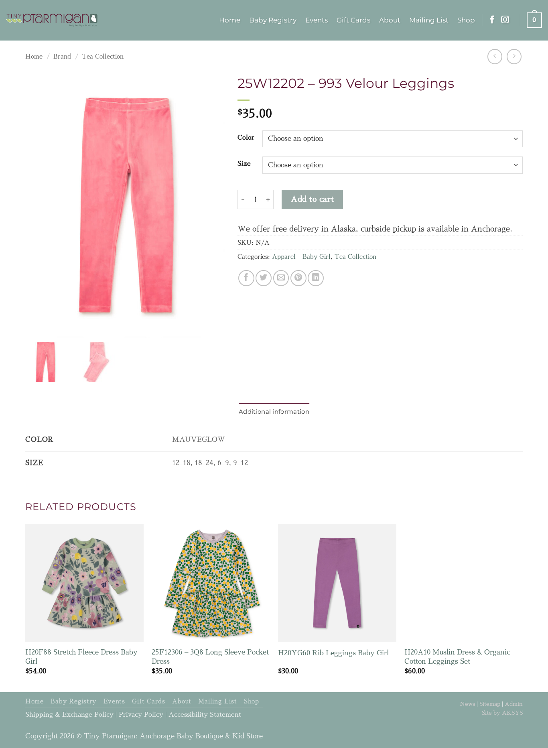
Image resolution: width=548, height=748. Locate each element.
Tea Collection (103, 56)
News (467, 704)
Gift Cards (353, 20)
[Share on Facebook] (246, 278)
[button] (534, 20)
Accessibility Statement (204, 714)
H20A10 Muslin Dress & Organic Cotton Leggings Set (457, 657)
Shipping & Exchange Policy (69, 714)
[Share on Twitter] (264, 278)
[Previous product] (514, 56)
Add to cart (312, 199)
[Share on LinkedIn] (316, 278)
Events (316, 20)
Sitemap (489, 704)
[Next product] (494, 56)
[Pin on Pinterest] (298, 278)
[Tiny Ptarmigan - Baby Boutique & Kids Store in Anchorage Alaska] (52, 20)
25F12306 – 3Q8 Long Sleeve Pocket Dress (210, 657)
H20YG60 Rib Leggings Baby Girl (333, 653)
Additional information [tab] (274, 411)
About (389, 20)
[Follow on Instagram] (505, 20)
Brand (62, 56)
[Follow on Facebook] (492, 20)
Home (229, 20)
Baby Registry (272, 20)
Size (244, 164)
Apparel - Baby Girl (301, 257)
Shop (466, 20)
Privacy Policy (141, 714)
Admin (514, 704)
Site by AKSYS (502, 712)
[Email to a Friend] (281, 278)
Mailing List (429, 20)
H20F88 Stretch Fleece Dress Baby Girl (81, 657)
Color (245, 137)
